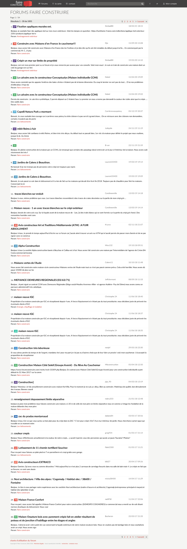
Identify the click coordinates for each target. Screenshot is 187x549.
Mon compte (171, 3)
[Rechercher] (142, 4)
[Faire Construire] (20, 3)
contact (71, 3)
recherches (65, 543)
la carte (58, 3)
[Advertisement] (164, 54)
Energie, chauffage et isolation (29, 307)
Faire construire (23, 54)
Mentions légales (39, 543)
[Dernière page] (146, 21)
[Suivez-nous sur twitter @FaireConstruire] (157, 3)
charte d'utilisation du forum (23, 541)
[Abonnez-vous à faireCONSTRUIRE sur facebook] (150, 3)
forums (44, 3)
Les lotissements (24, 122)
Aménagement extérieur (27, 36)
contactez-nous (73, 543)
